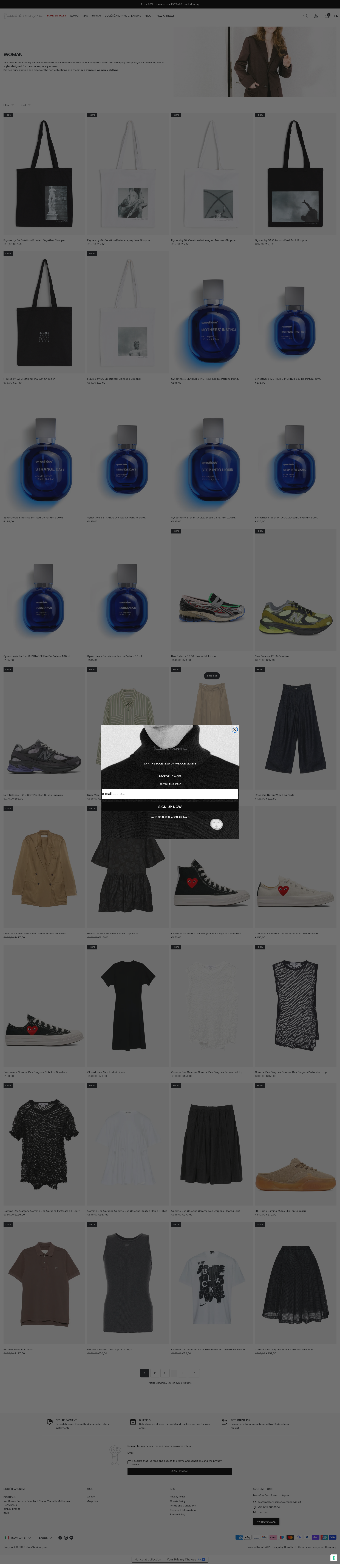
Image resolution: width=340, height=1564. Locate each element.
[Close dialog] (235, 729)
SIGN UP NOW (170, 806)
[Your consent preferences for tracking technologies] (333, 1557)
